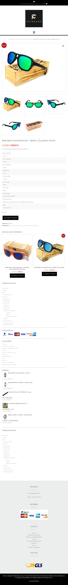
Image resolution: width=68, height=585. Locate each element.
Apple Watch (5, 288)
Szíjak (4, 290)
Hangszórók (6, 308)
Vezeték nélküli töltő (11, 316)
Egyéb (3, 292)
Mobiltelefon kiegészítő (9, 310)
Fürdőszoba (6, 307)
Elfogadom (34, 581)
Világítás (5, 318)
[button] (63, 46)
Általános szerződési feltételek (10, 348)
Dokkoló (8, 312)
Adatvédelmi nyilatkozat (8, 346)
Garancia (4, 350)
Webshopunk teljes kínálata (9, 364)
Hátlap (7, 314)
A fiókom (4, 344)
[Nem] (61, 579)
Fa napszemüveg (18, 39)
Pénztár (4, 360)
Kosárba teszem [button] (17, 275)
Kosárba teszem (10, 218)
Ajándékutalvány (7, 294)
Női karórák (6, 300)
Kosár (3, 358)
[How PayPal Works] (34, 519)
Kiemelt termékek (6, 356)
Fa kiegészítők (5, 303)
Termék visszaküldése (8, 362)
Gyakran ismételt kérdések (9, 352)
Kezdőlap (10, 39)
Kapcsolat (4, 354)
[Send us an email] (34, 1)
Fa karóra (4, 296)
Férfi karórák (6, 299)
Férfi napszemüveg (27, 39)
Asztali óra (6, 305)
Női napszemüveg (33, 225)
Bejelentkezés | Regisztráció (27, 3)
